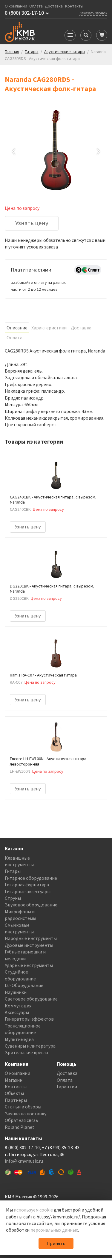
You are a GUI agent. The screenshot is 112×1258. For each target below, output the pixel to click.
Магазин (13, 1080)
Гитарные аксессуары (27, 891)
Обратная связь (21, 1120)
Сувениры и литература (30, 1046)
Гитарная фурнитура (27, 885)
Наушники (16, 992)
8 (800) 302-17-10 (24, 13)
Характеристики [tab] (49, 328)
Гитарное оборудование (31, 878)
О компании (16, 6)
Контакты (74, 6)
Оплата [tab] (14, 338)
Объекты (14, 1093)
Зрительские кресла (26, 1052)
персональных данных (54, 1230)
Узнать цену (31, 223)
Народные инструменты (31, 938)
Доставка (54, 6)
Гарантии (67, 1087)
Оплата (36, 6)
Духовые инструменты (29, 945)
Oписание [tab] (17, 328)
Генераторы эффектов (29, 1019)
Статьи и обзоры (23, 1107)
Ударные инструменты (29, 965)
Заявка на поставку (25, 1114)
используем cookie (33, 1210)
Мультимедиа (19, 1039)
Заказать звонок (93, 12)
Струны (13, 898)
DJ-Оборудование (24, 985)
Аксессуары (17, 1012)
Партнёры (16, 1100)
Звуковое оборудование (31, 905)
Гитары (13, 871)
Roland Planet (19, 1127)
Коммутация (18, 1006)
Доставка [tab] (81, 328)
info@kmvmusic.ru (24, 1161)
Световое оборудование (31, 999)
